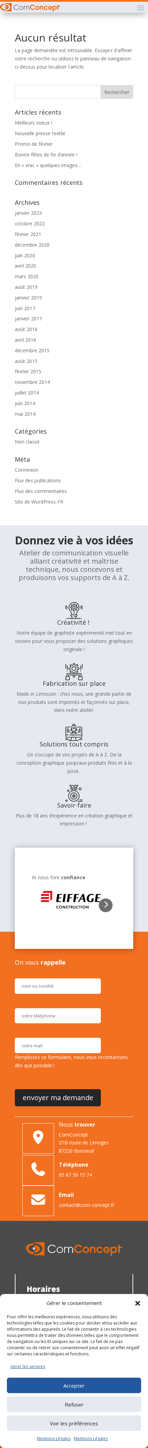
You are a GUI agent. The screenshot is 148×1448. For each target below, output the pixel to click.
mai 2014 (25, 414)
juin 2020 (25, 255)
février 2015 (28, 371)
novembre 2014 (32, 382)
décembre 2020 (32, 245)
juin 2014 (25, 403)
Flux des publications (38, 480)
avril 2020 (25, 265)
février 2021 (28, 234)
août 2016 (26, 329)
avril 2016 (25, 340)
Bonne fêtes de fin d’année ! (46, 154)
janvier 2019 (28, 297)
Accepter (74, 1385)
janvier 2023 (28, 213)
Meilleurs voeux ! (33, 122)
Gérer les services (27, 1366)
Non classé (27, 441)
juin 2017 (25, 308)
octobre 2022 (30, 223)
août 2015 (26, 361)
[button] (137, 1303)
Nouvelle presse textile (40, 133)
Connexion (27, 470)
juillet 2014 (27, 392)
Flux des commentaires (41, 491)
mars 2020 (27, 276)
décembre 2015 (32, 350)
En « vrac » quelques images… (48, 165)
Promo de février (34, 144)
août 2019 (26, 287)
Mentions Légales (54, 1438)
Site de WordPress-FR (39, 501)
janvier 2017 (28, 318)
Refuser (74, 1404)
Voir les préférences (74, 1423)
